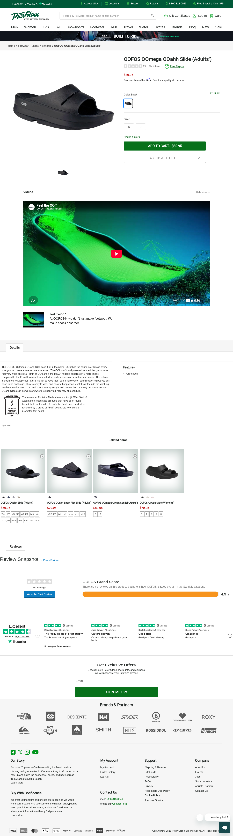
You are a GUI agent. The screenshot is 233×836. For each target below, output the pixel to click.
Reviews (16, 546)
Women (30, 27)
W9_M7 (24, 514)
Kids (45, 27)
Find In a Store (132, 136)
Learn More (17, 782)
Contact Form (120, 803)
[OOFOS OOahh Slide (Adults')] (23, 471)
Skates (160, 27)
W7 (8, 514)
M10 (37, 520)
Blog (192, 27)
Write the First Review (39, 594)
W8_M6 (15, 514)
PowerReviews (51, 560)
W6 (3, 514)
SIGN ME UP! (116, 692)
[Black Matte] (49, 497)
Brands (177, 27)
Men (14, 27)
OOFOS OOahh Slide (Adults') (17, 502)
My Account (107, 767)
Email (80, 681)
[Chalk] (147, 497)
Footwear (97, 27)
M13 (26, 520)
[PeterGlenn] (30, 15)
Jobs (198, 776)
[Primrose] (152, 497)
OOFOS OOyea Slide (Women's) (157, 502)
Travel (128, 27)
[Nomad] (18, 497)
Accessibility (152, 776)
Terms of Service (154, 800)
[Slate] (13, 497)
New (205, 27)
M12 (20, 520)
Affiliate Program (204, 786)
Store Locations (204, 781)
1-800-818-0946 (114, 799)
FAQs (148, 781)
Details (15, 347)
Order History (107, 772)
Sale (218, 27)
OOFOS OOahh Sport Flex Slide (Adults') (69, 502)
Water (143, 27)
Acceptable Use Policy (157, 790)
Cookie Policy (152, 795)
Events (199, 772)
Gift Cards (150, 772)
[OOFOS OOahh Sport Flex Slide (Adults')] (69, 471)
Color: (130, 94)
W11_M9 (6, 520)
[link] (116, 36)
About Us (200, 767)
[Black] (3, 497)
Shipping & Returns (155, 767)
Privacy (149, 786)
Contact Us (201, 790)
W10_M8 (34, 514)
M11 (14, 520)
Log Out (104, 776)
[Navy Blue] (8, 497)
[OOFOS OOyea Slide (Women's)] (162, 471)
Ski (57, 27)
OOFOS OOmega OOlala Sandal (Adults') (115, 502)
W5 (31, 520)
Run (114, 27)
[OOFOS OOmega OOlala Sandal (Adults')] (115, 471)
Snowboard (75, 27)
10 (161, 514)
